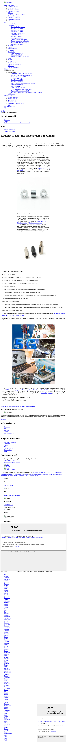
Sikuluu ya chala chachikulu (19, 39)
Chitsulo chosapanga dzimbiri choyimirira (18, 390)
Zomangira (11, 25)
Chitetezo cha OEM (16, 78)
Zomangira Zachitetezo (17, 28)
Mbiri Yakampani (12, 98)
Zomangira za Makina (17, 30)
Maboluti (10, 45)
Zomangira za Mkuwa (17, 44)
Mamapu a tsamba (38, 472)
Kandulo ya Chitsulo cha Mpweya (20, 42)
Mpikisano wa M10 (18, 315)
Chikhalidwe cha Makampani (16, 103)
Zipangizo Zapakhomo (14, 17)
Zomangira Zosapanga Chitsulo (20, 41)
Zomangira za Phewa (17, 38)
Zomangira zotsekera (17, 31)
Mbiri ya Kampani (13, 97)
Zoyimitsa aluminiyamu (35, 223)
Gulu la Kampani (12, 100)
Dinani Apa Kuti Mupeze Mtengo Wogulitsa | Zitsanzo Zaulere (18, 406)
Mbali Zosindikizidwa (14, 63)
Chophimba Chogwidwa (18, 27)
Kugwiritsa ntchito (9, 5)
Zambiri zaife (8, 95)
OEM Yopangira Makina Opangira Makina (23, 83)
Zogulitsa (6, 22)
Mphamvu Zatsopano (13, 11)
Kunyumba (7, 120)
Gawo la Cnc (11, 52)
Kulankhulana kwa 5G (14, 6)
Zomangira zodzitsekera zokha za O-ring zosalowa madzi (46, 474)
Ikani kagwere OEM (17, 80)
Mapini (10, 61)
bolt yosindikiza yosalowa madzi (53, 472)
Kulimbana (11, 66)
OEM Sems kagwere (17, 86)
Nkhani (6, 69)
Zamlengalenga (12, 8)
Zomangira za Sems (16, 34)
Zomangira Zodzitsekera (7, 474)
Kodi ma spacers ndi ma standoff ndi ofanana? (17, 123)
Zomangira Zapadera (13, 24)
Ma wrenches (11, 50)
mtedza (50, 393)
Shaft (9, 58)
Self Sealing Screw (23, 475)
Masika (10, 59)
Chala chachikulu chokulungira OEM (21, 89)
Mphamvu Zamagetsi (13, 9)
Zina (9, 20)
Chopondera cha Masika (14, 64)
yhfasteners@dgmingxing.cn (12, 462)
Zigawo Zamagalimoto (14, 19)
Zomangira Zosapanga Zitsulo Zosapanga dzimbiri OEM (26, 92)
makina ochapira (12, 48)
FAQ (9, 105)
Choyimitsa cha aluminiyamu (42, 390)
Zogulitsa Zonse (33, 475)
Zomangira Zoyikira (16, 36)
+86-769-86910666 (9, 460)
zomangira (44, 393)
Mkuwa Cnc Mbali (16, 55)
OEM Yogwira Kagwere (18, 87)
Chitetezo (10, 13)
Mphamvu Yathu (12, 101)
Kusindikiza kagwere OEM (18, 77)
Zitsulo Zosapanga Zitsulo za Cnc (20, 56)
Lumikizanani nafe (9, 106)
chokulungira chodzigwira (22, 474)
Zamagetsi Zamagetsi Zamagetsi (16, 14)
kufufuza (3, 419)
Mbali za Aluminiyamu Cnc (18, 53)
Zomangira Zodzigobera (18, 33)
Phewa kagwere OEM (17, 84)
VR (5, 108)
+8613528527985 (9, 485)
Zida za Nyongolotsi (13, 67)
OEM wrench (11, 94)
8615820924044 (8, 505)
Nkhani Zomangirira (9, 131)
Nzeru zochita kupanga (14, 16)
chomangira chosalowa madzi (9, 475)
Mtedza (10, 47)
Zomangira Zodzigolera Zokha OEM (21, 73)
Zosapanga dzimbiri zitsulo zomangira (21, 75)
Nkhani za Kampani (9, 129)
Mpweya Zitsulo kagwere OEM (20, 91)
